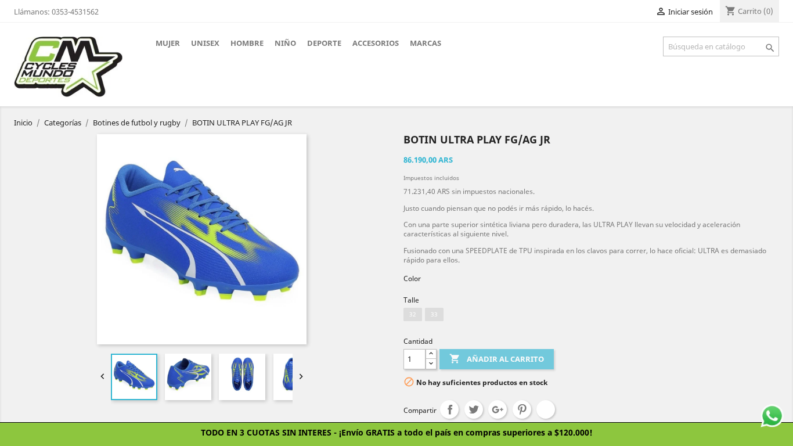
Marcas (425, 43)
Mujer (168, 43)
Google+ (497, 409)
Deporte (324, 43)
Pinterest (522, 409)
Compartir (449, 409)
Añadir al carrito (496, 358)
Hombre (247, 43)
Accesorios (375, 43)
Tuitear (473, 409)
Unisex (205, 43)
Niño (285, 43)
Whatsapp (545, 409)
